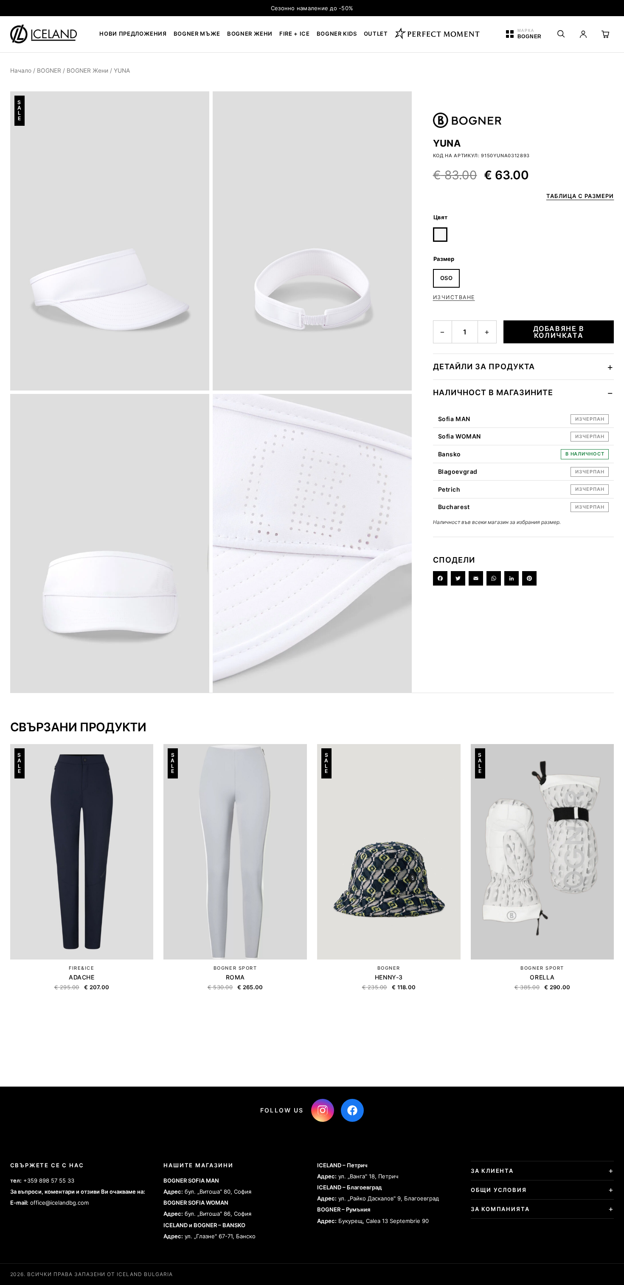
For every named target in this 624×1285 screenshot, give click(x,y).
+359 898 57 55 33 (48, 1180)
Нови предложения (132, 33)
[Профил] (583, 33)
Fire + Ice (294, 33)
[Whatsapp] (493, 578)
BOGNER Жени (87, 70)
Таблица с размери (580, 195)
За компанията (500, 1209)
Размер (443, 258)
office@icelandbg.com (59, 1202)
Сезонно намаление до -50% (312, 8)
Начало (20, 70)
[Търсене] (561, 33)
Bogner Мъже (197, 33)
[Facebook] (440, 578)
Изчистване (454, 297)
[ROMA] (235, 852)
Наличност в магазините (493, 392)
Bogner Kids (337, 33)
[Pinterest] (529, 578)
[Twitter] (458, 578)
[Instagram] (322, 1110)
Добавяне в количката (559, 332)
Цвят (440, 217)
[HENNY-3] (389, 852)
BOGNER (49, 70)
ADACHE (81, 977)
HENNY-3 (389, 977)
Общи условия (499, 1189)
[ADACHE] (82, 852)
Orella (542, 977)
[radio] (440, 234)
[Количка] (605, 33)
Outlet (376, 33)
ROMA (235, 977)
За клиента (492, 1170)
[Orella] (542, 852)
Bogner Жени (250, 33)
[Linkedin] (511, 578)
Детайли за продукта (484, 366)
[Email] (476, 578)
